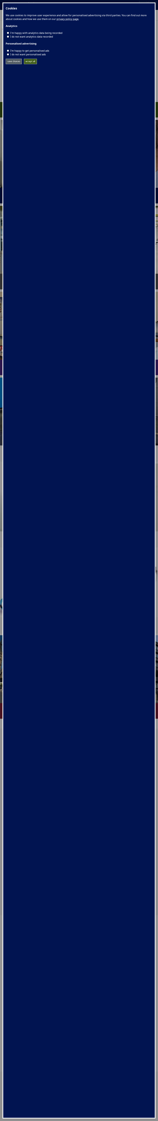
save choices (13, 61)
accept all (30, 61)
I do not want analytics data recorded (31, 36)
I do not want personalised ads (28, 54)
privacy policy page (67, 19)
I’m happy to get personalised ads (29, 50)
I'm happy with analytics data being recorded (36, 33)
